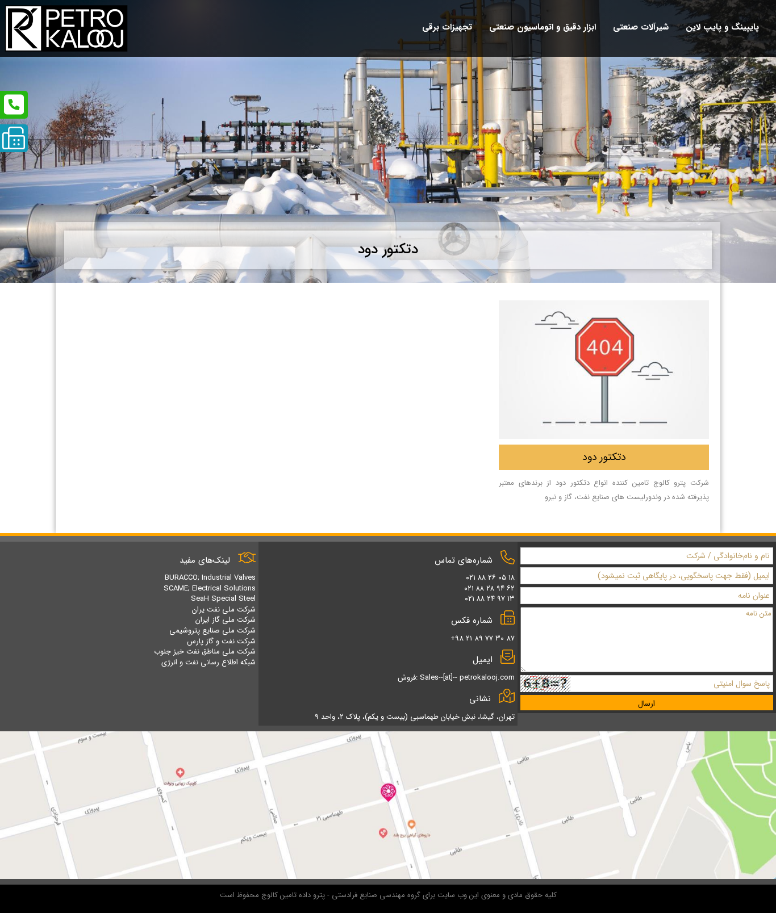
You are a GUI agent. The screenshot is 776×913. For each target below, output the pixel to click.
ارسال (646, 703)
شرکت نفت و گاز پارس (221, 641)
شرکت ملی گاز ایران (225, 620)
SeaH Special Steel (223, 599)
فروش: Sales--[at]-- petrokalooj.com (456, 678)
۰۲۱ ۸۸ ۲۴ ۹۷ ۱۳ (490, 599)
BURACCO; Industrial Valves (210, 578)
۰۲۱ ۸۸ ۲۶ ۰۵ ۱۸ (490, 578)
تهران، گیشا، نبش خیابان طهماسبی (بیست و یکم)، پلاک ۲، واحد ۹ (415, 717)
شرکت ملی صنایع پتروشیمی (212, 630)
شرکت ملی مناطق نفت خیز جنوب (205, 651)
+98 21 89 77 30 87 (482, 638)
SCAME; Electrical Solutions (210, 588)
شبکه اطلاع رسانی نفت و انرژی (208, 662)
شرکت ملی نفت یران (224, 609)
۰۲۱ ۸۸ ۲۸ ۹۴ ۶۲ (489, 588)
